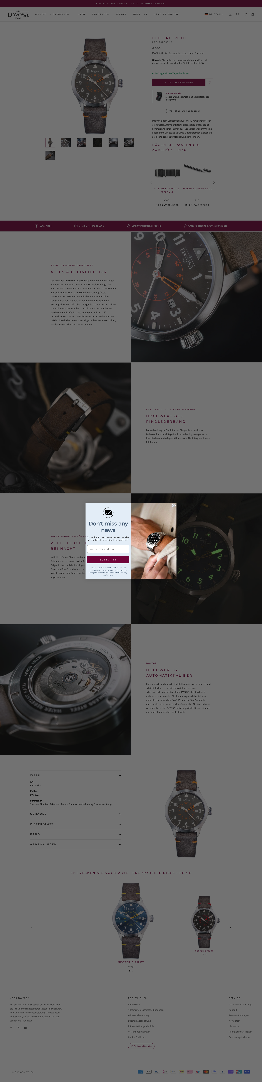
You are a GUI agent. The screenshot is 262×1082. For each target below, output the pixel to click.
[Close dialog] (173, 505)
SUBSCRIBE (108, 559)
